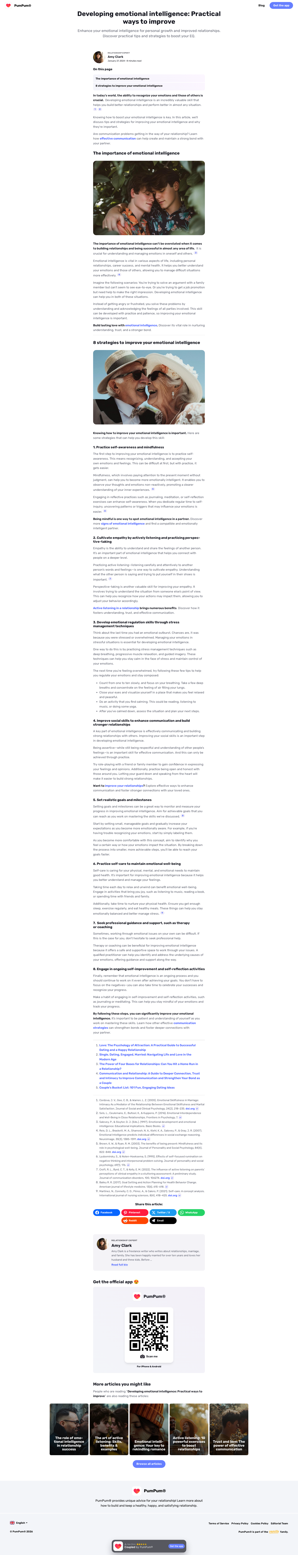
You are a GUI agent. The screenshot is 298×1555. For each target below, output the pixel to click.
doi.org (190, 1108)
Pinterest (134, 1212)
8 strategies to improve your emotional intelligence (129, 85)
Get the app (281, 5)
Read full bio (119, 1264)
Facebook (106, 1212)
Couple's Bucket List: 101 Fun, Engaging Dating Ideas (137, 1087)
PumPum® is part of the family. (263, 1531)
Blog (261, 5)
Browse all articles (149, 1464)
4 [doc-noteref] (119, 274)
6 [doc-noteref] (105, 511)
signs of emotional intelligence (123, 523)
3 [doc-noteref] (195, 252)
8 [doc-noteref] (182, 815)
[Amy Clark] (99, 57)
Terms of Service (219, 1523)
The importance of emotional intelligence (122, 78)
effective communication (118, 138)
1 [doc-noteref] (95, 109)
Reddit (133, 1220)
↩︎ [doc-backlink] (197, 1108)
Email (160, 1220)
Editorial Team (279, 1523)
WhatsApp (191, 1212)
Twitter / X (163, 1212)
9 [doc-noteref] (162, 913)
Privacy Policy (239, 1523)
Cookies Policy (259, 1523)
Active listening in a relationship (116, 608)
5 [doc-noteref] (153, 489)
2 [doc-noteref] (100, 109)
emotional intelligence (141, 325)
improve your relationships (124, 785)
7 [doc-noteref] (110, 578)
